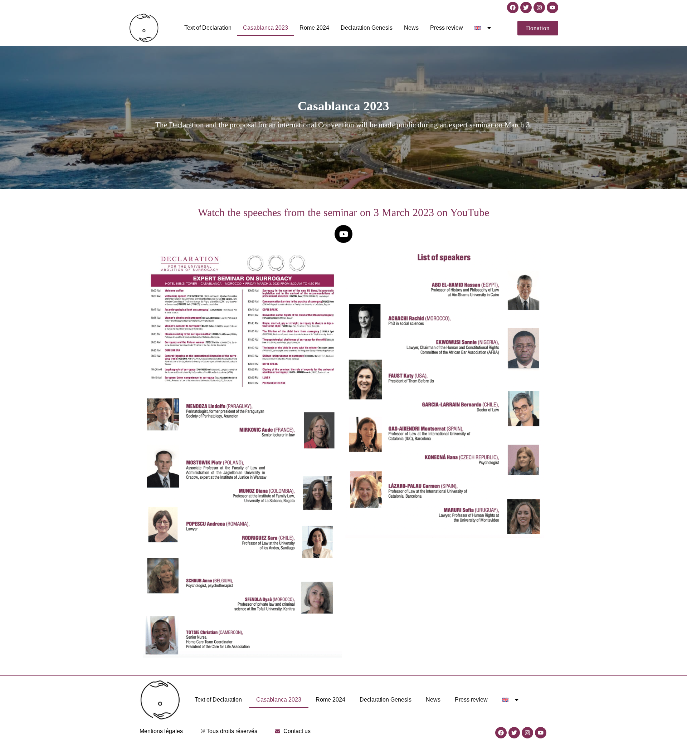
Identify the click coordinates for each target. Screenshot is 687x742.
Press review (446, 28)
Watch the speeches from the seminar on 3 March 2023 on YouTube (343, 212)
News (411, 28)
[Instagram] (539, 7)
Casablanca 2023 (265, 28)
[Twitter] (526, 7)
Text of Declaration (208, 28)
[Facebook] (512, 7)
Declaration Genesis (367, 28)
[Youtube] (552, 7)
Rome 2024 (314, 28)
